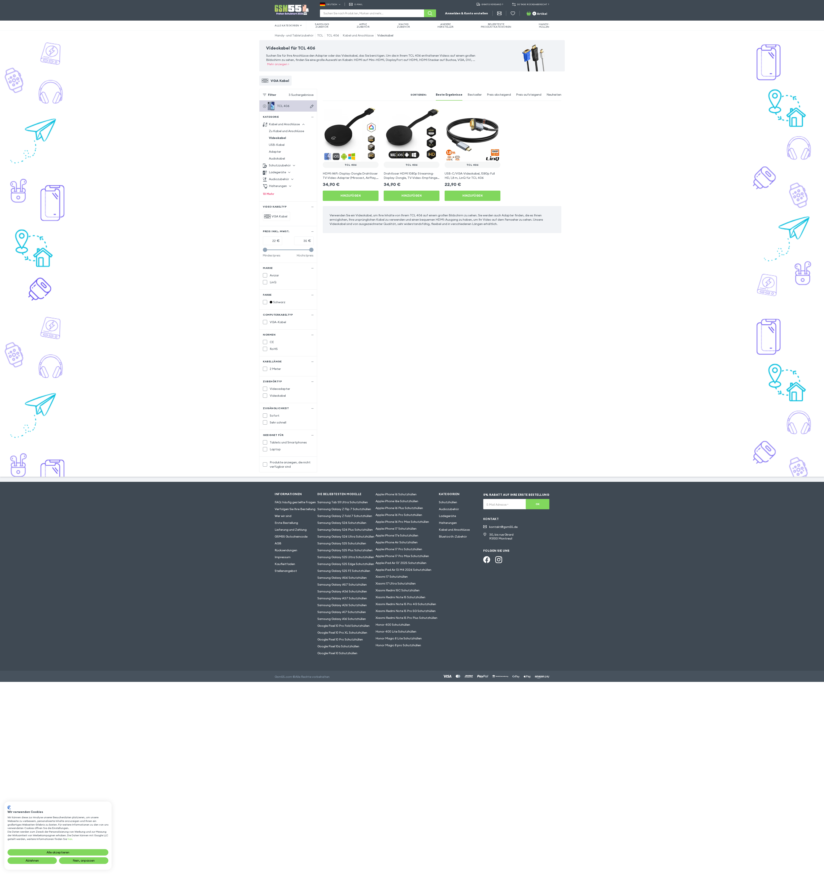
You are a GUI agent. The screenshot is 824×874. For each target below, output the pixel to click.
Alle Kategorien (287, 25)
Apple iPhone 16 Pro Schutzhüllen (399, 515)
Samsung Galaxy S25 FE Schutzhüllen (343, 571)
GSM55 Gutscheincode (291, 536)
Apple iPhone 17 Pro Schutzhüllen (399, 549)
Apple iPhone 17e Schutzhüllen (397, 535)
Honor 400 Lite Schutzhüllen (396, 631)
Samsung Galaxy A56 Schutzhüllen (342, 578)
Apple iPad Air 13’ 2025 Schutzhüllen (401, 563)
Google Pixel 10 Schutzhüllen (337, 653)
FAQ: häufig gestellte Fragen (295, 502)
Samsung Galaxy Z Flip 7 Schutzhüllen (344, 509)
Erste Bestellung (286, 523)
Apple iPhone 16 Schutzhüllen (396, 494)
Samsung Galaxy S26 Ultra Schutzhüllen (345, 536)
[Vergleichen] (363, 111)
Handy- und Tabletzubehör (294, 35)
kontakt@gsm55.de (503, 527)
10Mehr (268, 194)
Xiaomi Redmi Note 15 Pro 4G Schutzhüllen (406, 604)
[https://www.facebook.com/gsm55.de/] (486, 559)
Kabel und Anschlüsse (358, 35)
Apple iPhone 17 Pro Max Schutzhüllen (402, 556)
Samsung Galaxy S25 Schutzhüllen (341, 543)
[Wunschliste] (513, 13)
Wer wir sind (283, 516)
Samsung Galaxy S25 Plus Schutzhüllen (345, 550)
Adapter (275, 152)
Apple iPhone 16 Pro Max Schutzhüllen (402, 522)
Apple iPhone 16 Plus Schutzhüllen (399, 508)
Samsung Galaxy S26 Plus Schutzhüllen (345, 530)
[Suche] (430, 13)
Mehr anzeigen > (278, 64)
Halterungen (448, 523)
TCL (320, 35)
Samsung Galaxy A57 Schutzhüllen (342, 584)
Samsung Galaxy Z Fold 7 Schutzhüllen (344, 516)
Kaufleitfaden (285, 564)
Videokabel (385, 35)
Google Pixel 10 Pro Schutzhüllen (340, 639)
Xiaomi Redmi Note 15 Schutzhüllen (400, 597)
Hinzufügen (351, 195)
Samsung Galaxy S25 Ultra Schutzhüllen (345, 557)
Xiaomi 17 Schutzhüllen (392, 577)
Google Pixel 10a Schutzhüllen (338, 646)
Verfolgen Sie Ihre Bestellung (295, 509)
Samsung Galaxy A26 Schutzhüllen (342, 605)
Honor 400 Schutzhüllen (393, 625)
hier (70, 839)
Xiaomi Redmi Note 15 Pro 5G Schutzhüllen (406, 611)
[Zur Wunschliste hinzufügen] (372, 111)
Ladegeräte (447, 516)
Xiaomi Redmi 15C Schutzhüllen (398, 590)
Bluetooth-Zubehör (453, 536)
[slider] (265, 250)
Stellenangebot (286, 571)
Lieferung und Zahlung (291, 530)
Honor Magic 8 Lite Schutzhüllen (399, 638)
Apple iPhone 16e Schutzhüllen (397, 501)
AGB (278, 543)
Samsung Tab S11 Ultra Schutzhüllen (342, 502)
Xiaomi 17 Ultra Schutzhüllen (396, 583)
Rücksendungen (286, 550)
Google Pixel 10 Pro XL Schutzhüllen (342, 632)
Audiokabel (277, 158)
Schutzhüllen (448, 502)
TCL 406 (333, 35)
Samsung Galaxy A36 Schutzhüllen (342, 591)
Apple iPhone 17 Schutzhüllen (396, 528)
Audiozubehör (449, 509)
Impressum (283, 557)
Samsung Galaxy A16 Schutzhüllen (341, 619)
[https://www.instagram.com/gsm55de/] (498, 559)
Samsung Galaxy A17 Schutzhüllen (341, 612)
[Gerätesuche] (312, 106)
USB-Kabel (277, 145)
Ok (538, 504)
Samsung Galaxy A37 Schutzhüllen (342, 598)
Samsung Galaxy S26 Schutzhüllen (341, 523)
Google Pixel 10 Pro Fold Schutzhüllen (343, 626)
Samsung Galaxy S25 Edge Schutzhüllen (345, 564)
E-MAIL (358, 4)
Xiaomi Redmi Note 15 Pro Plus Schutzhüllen (406, 618)
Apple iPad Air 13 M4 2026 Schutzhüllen (403, 570)
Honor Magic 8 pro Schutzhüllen (398, 645)
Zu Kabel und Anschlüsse (286, 131)
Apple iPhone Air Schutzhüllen (397, 542)
